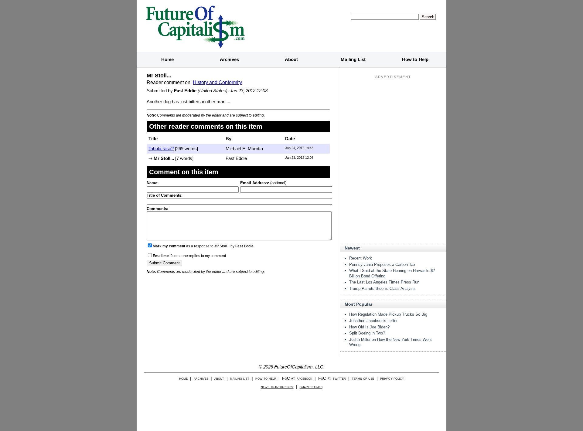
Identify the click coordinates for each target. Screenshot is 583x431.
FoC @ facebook (297, 378)
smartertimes (311, 387)
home (183, 378)
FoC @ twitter (332, 378)
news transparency (277, 387)
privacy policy (392, 378)
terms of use (363, 378)
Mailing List (353, 59)
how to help (265, 378)
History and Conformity (217, 82)
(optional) (263, 183)
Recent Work (360, 258)
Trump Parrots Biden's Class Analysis (382, 288)
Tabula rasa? (161, 148)
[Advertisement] (393, 119)
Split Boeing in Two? (367, 333)
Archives (229, 59)
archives (201, 378)
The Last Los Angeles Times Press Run (384, 282)
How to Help (415, 59)
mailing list (239, 378)
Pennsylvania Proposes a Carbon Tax (382, 264)
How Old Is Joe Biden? (369, 327)
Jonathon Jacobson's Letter (373, 320)
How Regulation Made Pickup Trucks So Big (388, 314)
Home (167, 59)
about (219, 378)
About (291, 59)
